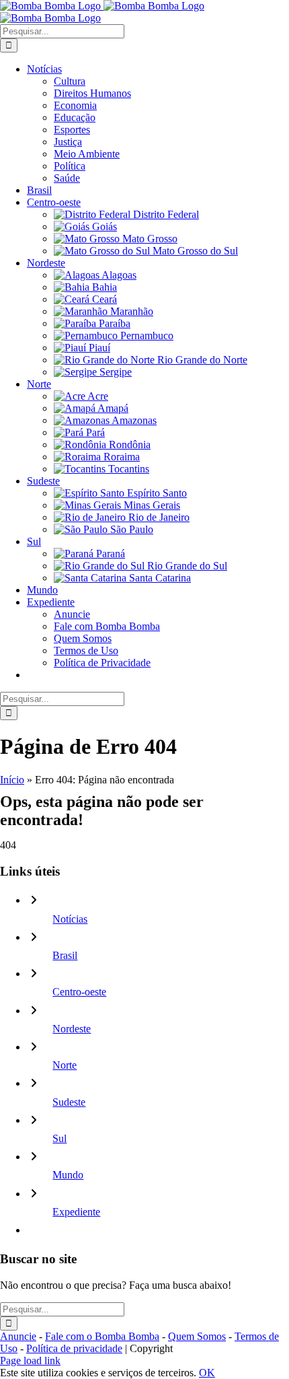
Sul (59, 1138)
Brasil (64, 955)
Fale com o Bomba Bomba (102, 1336)
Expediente (76, 1211)
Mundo (67, 1174)
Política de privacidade (74, 1348)
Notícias (69, 919)
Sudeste (68, 1102)
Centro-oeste (79, 991)
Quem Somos (197, 1336)
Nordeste (71, 1028)
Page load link (30, 1360)
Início (12, 779)
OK (207, 1372)
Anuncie (18, 1336)
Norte (64, 1065)
